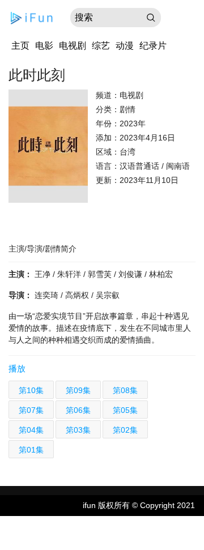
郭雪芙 (101, 274)
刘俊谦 (131, 274)
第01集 (31, 449)
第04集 (31, 429)
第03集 (78, 429)
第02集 (125, 429)
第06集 (78, 410)
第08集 (125, 390)
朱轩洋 (70, 274)
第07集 (31, 410)
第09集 (78, 390)
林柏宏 (161, 274)
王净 (44, 274)
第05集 (125, 410)
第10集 (31, 390)
